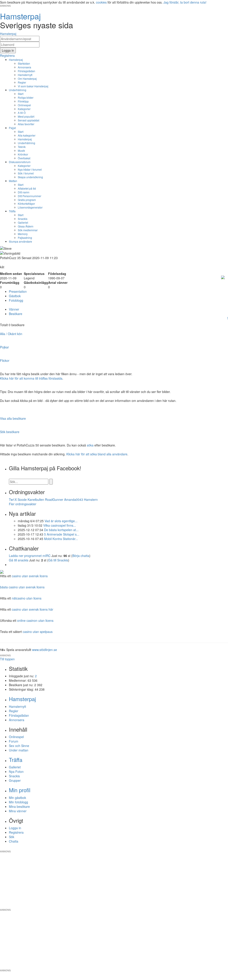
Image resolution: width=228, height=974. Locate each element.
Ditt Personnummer (29, 196)
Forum (13, 741)
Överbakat (24, 158)
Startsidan (24, 63)
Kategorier (24, 109)
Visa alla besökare (13, 418)
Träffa (12, 211)
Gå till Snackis (58, 560)
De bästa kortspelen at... (61, 530)
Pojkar (4, 347)
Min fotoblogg (18, 802)
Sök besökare (9, 432)
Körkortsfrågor (26, 203)
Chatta (13, 841)
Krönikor (23, 154)
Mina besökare (19, 806)
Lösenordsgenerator (30, 207)
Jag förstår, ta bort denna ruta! (184, 2)
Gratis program (27, 200)
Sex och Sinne (19, 745)
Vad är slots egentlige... (61, 521)
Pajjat (12, 128)
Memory (23, 234)
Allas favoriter (26, 124)
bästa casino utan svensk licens (22, 587)
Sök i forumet (26, 173)
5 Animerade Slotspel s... (61, 534)
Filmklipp (23, 101)
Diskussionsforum (20, 162)
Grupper (15, 780)
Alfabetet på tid (27, 188)
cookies (101, 2)
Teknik (22, 147)
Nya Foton (16, 771)
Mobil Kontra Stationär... (61, 538)
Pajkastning (25, 237)
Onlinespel (24, 105)
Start (20, 94)
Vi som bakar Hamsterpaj (33, 86)
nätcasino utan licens (26, 598)
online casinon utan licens (35, 620)
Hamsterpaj (16, 59)
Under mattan (18, 750)
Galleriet (23, 222)
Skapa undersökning (30, 177)
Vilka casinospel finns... (59, 525)
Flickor (4, 360)
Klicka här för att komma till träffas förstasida (31, 378)
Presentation (18, 291)
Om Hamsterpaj (27, 78)
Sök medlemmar (28, 230)
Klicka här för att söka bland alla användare (96, 454)
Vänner (14, 309)
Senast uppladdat (28, 120)
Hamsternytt (25, 75)
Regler (22, 82)
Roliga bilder (25, 97)
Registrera (16, 832)
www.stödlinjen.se (44, 649)
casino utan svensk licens (30, 576)
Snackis (22, 219)
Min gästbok (17, 797)
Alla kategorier (26, 135)
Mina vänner (17, 811)
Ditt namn (23, 192)
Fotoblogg (16, 300)
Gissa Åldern (25, 226)
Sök (11, 837)
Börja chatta (80, 555)
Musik (21, 150)
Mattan (13, 181)
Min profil (19, 790)
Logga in (15, 828)
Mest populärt (26, 116)
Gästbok (15, 296)
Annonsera (24, 67)
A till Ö (22, 113)
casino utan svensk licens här (32, 609)
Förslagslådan (26, 71)
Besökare (15, 313)
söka (90, 445)
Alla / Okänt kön (11, 333)
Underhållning (17, 90)
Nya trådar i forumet (30, 169)
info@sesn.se (154, 848)
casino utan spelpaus (38, 631)
